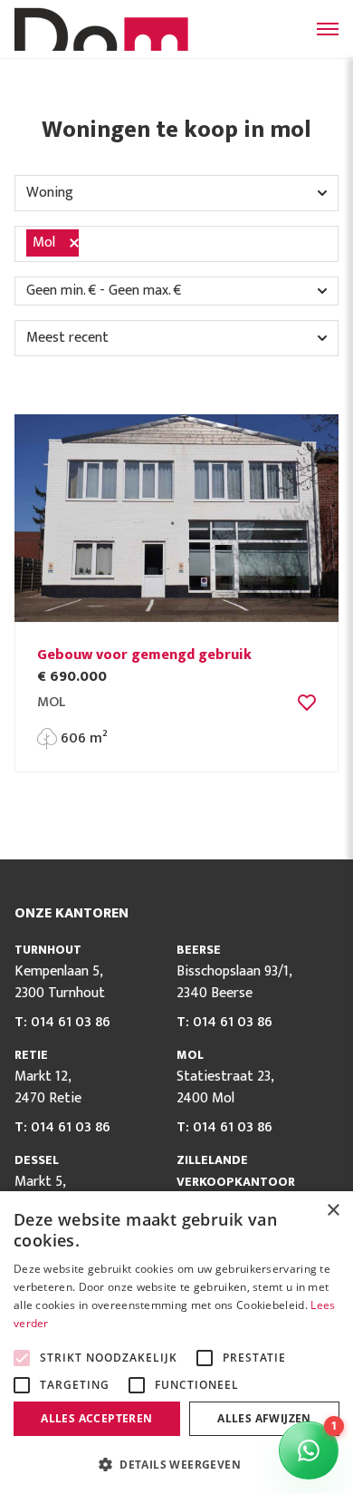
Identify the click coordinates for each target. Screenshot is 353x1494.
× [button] (332, 1211)
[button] (176, 1464)
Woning (49, 192)
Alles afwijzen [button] (264, 1418)
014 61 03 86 (70, 1022)
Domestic (104, 29)
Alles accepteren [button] (96, 1418)
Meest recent (67, 337)
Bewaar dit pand (307, 702)
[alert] (176, 1342)
